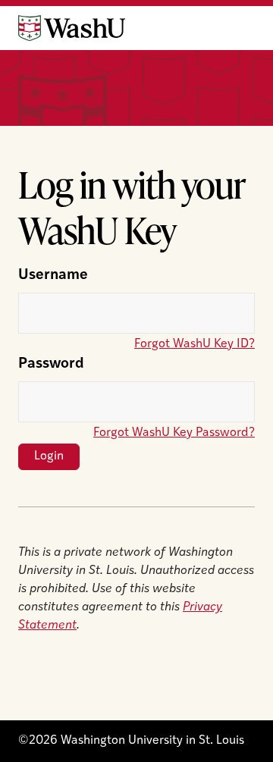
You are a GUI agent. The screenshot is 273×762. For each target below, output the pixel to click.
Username (53, 275)
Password (51, 364)
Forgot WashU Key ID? (194, 344)
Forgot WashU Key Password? (174, 433)
